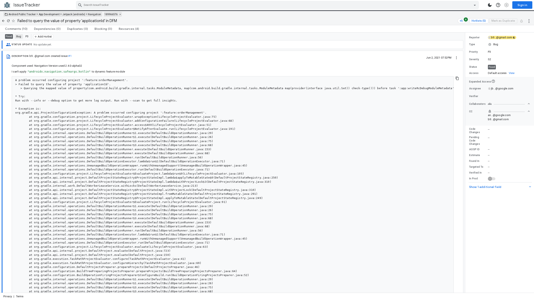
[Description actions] (456, 57)
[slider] (466, 162)
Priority (473, 51)
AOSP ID (474, 149)
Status (473, 66)
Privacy (7, 296)
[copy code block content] (457, 78)
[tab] (16, 28)
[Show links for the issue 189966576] (120, 14)
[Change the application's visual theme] (490, 5)
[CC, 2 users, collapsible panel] (509, 111)
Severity (474, 59)
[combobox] (278, 5)
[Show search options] (474, 5)
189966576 (111, 14)
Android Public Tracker (22, 14)
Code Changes (474, 131)
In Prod (473, 178)
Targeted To (476, 166)
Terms (20, 296)
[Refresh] (8, 20)
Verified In (475, 172)
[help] (498, 5)
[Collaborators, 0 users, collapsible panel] (509, 104)
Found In (474, 161)
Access (474, 73)
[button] (499, 44)
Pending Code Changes (474, 140)
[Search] (80, 5)
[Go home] (3, 20)
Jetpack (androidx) (74, 14)
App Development (49, 14)
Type (472, 44)
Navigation (94, 14)
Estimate (474, 155)
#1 (69, 56)
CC (471, 111)
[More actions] (529, 21)
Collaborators (477, 103)
